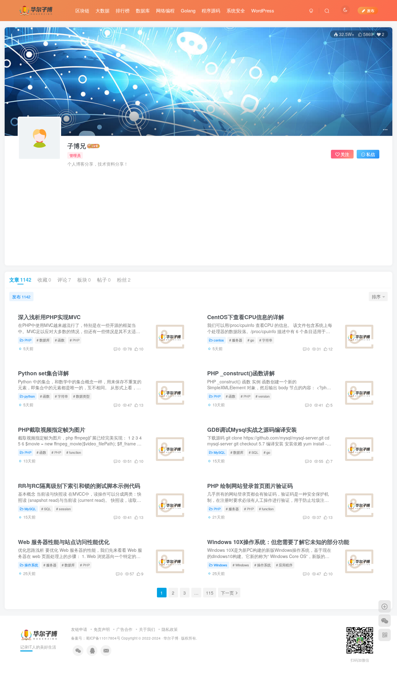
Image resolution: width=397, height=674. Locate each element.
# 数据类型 (81, 396)
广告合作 (124, 629)
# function (73, 452)
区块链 (82, 10)
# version (263, 396)
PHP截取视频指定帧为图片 (51, 430)
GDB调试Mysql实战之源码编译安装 (252, 430)
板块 (84, 279)
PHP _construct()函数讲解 (241, 373)
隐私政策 (170, 629)
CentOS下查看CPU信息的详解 (245, 317)
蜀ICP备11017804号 (103, 638)
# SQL (253, 452)
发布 (21, 296)
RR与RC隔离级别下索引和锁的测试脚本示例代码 (79, 486)
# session (63, 508)
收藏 (44, 279)
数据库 (143, 10)
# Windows (241, 564)
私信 (370, 154)
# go (251, 339)
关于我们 (147, 629)
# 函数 (60, 339)
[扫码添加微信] (384, 620)
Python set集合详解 (43, 373)
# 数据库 (43, 339)
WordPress (262, 10)
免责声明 (102, 629)
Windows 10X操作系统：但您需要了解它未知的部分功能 (278, 542)
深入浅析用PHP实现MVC (49, 317)
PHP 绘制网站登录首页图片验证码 (250, 486)
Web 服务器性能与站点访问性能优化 (63, 542)
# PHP (74, 339)
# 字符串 (265, 339)
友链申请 (79, 629)
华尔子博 (170, 638)
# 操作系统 (262, 564)
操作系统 (31, 564)
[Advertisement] (198, 213)
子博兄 (76, 145)
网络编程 (165, 10)
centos (219, 339)
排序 (376, 296)
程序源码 (211, 10)
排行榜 (123, 10)
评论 (64, 279)
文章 (20, 279)
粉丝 (124, 279)
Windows (220, 564)
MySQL (219, 452)
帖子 (104, 279)
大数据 (102, 10)
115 (209, 593)
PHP (28, 339)
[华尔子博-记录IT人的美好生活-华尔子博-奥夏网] (36, 10)
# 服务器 (235, 339)
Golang (188, 10)
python (30, 396)
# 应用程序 (284, 564)
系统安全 (235, 10)
